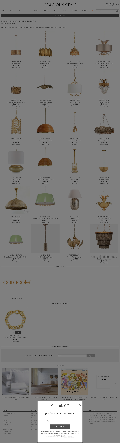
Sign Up (60, 426)
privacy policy (71, 436)
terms (65, 436)
